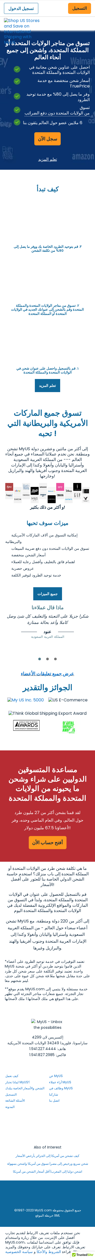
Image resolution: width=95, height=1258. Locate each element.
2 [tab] (47, 659)
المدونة (10, 1107)
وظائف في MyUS (61, 1088)
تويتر (51, 1132)
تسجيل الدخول (21, 9)
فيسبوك (52, 1118)
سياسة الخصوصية (19, 1251)
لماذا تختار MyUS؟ (17, 1082)
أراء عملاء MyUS (60, 1082)
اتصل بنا (54, 1100)
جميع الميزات (47, 593)
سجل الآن (47, 138)
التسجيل (79, 8)
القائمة (86, 19)
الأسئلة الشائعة (15, 1100)
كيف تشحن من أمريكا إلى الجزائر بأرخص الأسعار (47, 1155)
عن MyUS (56, 1076)
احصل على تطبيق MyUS (47, 1138)
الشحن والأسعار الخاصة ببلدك (24, 1088)
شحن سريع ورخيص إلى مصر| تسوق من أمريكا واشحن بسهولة (47, 1163)
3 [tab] (55, 659)
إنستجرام (53, 1125)
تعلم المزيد (47, 159)
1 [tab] (39, 659)
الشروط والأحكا (49, 1251)
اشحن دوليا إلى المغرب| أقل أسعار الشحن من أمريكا (47, 1171)
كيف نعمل (11, 1076)
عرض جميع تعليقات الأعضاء (47, 673)
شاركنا (53, 1094)
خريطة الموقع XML (47, 1215)
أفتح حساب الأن (47, 842)
